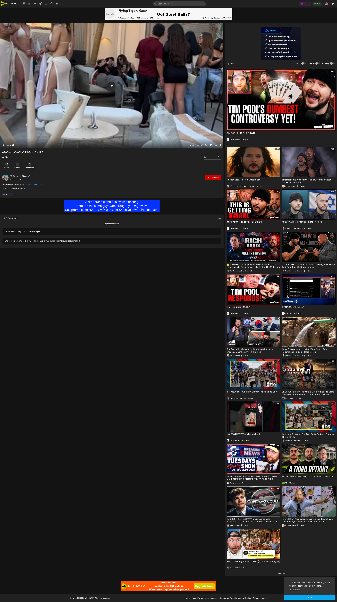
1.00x (197, 145)
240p (215, 145)
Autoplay (325, 63)
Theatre (311, 63)
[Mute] (210, 145)
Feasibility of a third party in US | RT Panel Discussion (308, 476)
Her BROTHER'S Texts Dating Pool (243, 434)
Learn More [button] (294, 589)
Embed (17, 168)
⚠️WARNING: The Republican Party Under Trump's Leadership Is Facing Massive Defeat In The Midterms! (253, 265)
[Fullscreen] (219, 145)
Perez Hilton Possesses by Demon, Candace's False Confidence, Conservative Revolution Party (307, 520)
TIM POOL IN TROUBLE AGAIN (241, 133)
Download (30, 168)
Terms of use (190, 598)
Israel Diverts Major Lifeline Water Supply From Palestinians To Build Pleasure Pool (305, 350)
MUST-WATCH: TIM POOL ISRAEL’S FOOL (302, 222)
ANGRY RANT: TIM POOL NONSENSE (244, 222)
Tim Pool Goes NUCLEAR (239, 307)
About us (214, 598)
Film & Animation (35, 185)
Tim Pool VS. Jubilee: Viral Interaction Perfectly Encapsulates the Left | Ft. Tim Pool (250, 350)
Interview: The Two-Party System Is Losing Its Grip (252, 391)
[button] (326, 3)
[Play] (3, 145)
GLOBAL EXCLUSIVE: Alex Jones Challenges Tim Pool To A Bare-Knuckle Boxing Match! (308, 265)
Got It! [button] (310, 597)
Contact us (224, 598)
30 (201, 145)
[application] (111, 85)
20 (206, 145)
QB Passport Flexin (19, 176)
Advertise (247, 598)
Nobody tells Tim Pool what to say (243, 179)
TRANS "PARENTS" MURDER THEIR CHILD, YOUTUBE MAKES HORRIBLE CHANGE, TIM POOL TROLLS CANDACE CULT (252, 479)
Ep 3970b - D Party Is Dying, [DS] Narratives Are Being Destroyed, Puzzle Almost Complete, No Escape (308, 393)
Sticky (297, 63)
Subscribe (214, 178)
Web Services (236, 598)
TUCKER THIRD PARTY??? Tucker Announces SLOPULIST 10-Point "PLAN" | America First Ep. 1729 (252, 520)
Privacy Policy (203, 598)
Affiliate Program (260, 598)
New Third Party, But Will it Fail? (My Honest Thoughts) (253, 561)
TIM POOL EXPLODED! (293, 307)
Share (6, 168)
